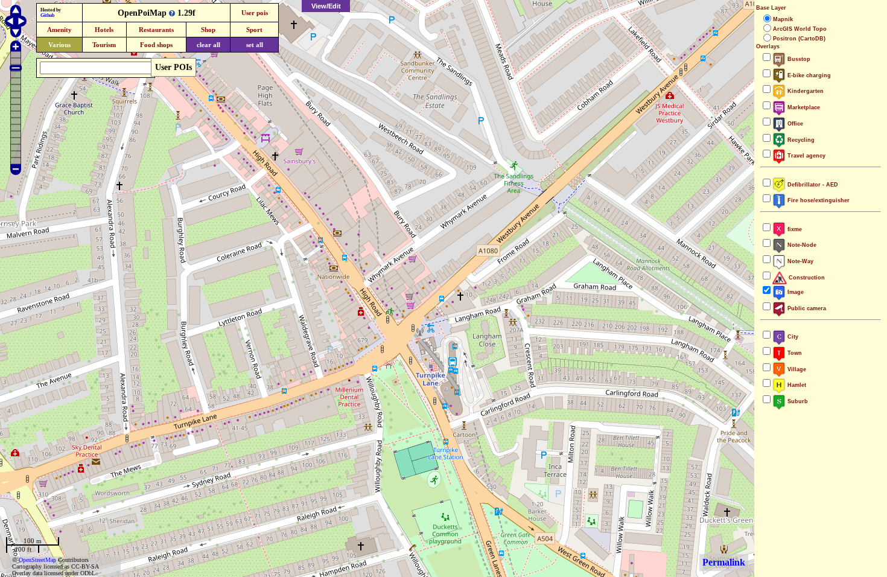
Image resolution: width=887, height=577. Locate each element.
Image (795, 292)
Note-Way (799, 261)
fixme (794, 229)
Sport (254, 29)
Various (59, 44)
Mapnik (783, 19)
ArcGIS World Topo (800, 29)
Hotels (104, 29)
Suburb (797, 401)
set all (254, 44)
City (792, 337)
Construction (806, 278)
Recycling (800, 140)
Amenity (59, 29)
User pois (254, 12)
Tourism (104, 44)
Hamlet (796, 385)
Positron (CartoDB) (799, 39)
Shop (208, 29)
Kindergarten (805, 91)
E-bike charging (808, 75)
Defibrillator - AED (812, 185)
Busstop (798, 59)
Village (796, 369)
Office (794, 124)
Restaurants (156, 29)
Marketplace (803, 107)
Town (794, 353)
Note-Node (801, 245)
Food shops (156, 44)
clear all (208, 44)
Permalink (723, 562)
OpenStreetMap (37, 559)
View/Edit (326, 6)
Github (47, 15)
